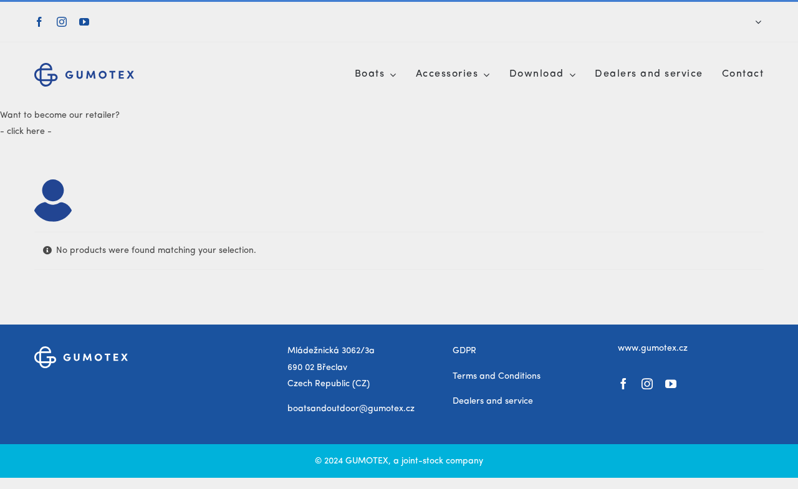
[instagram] (62, 22)
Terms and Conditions (497, 376)
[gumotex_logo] (84, 67)
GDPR (464, 350)
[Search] (749, 22)
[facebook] (39, 22)
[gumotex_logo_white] (81, 350)
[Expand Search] (758, 22)
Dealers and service (493, 401)
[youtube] (84, 22)
